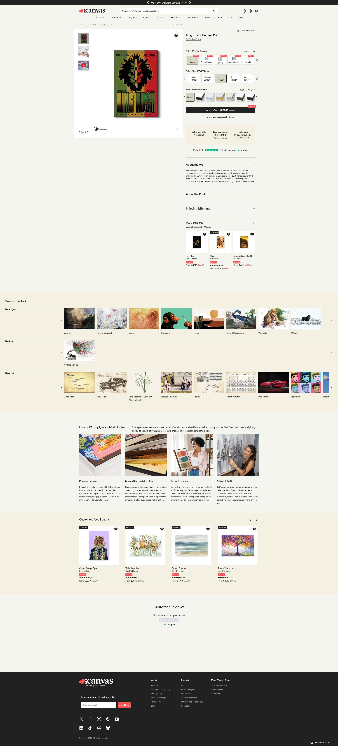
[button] (192, 60)
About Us (155, 685)
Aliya (212, 256)
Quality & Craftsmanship (160, 690)
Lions (116, 25)
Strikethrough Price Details (192, 702)
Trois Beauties (132, 568)
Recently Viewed (322, 742)
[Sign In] (250, 10)
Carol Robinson (131, 571)
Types (146, 17)
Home (76, 25)
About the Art (194, 164)
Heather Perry (84, 571)
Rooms (174, 17)
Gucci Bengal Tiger (88, 568)
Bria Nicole (214, 259)
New (230, 17)
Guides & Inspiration (189, 698)
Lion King (190, 256)
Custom (219, 17)
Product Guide (249, 52)
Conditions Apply (242, 138)
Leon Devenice (224, 571)
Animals (85, 25)
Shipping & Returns (198, 208)
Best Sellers (101, 17)
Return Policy (186, 694)
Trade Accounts (217, 690)
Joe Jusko (237, 259)
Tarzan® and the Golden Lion (244, 256)
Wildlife (95, 25)
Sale (240, 17)
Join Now (124, 705)
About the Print (195, 194)
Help (183, 685)
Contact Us (185, 706)
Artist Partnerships (158, 698)
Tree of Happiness (227, 568)
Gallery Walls (192, 17)
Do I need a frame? (247, 90)
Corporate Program (219, 685)
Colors (207, 17)
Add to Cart (230, 109)
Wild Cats (105, 25)
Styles (132, 17)
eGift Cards (215, 694)
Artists (160, 17)
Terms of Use (156, 702)
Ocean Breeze (179, 568)
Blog (153, 706)
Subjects (116, 17)
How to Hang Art (188, 690)
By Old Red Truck (193, 39)
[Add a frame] (101, 129)
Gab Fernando (191, 259)
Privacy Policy (156, 694)
